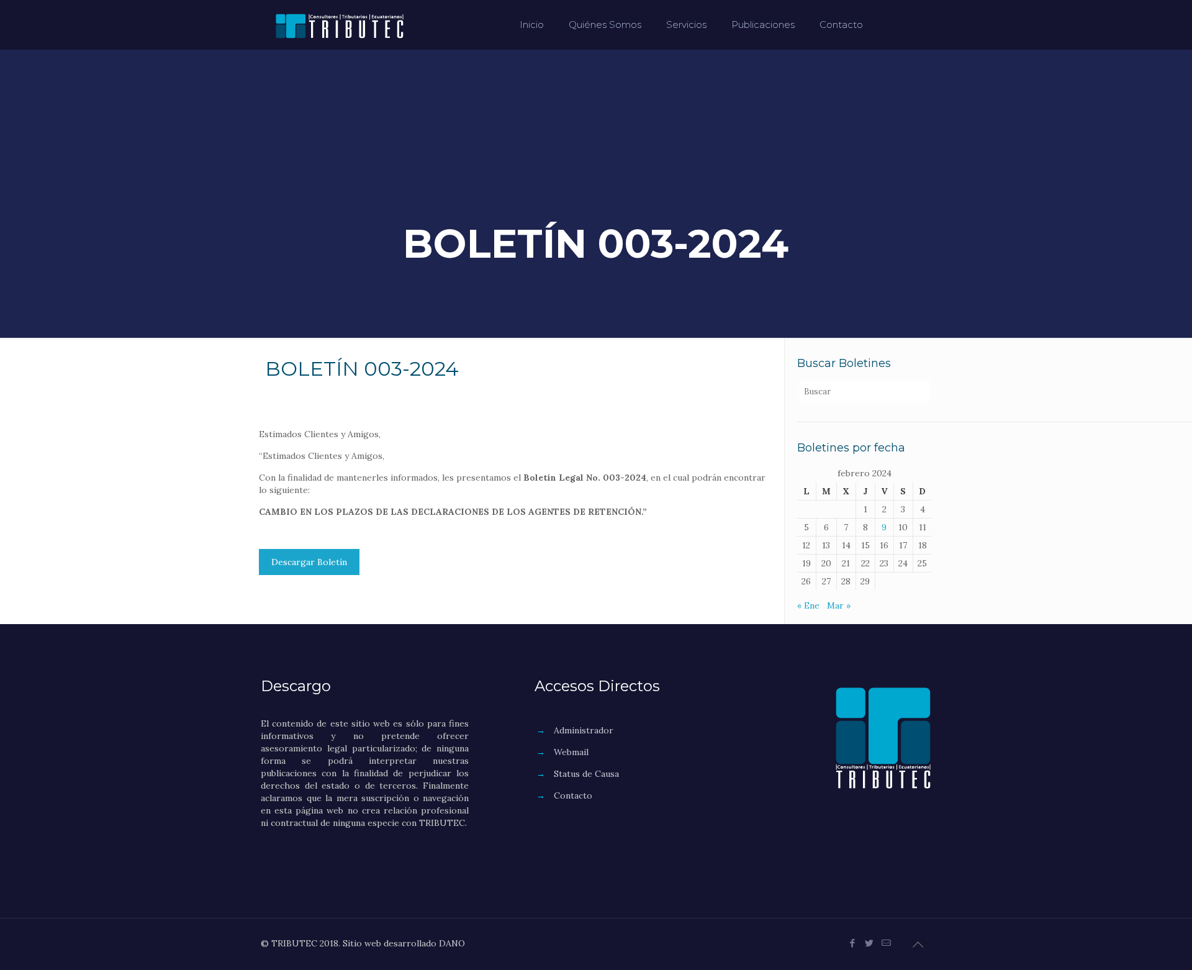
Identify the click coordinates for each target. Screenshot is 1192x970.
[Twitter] (869, 943)
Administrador (583, 730)
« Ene (808, 605)
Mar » (839, 605)
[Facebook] (852, 943)
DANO (452, 943)
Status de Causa (586, 773)
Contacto (573, 795)
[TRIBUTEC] (339, 25)
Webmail (571, 752)
